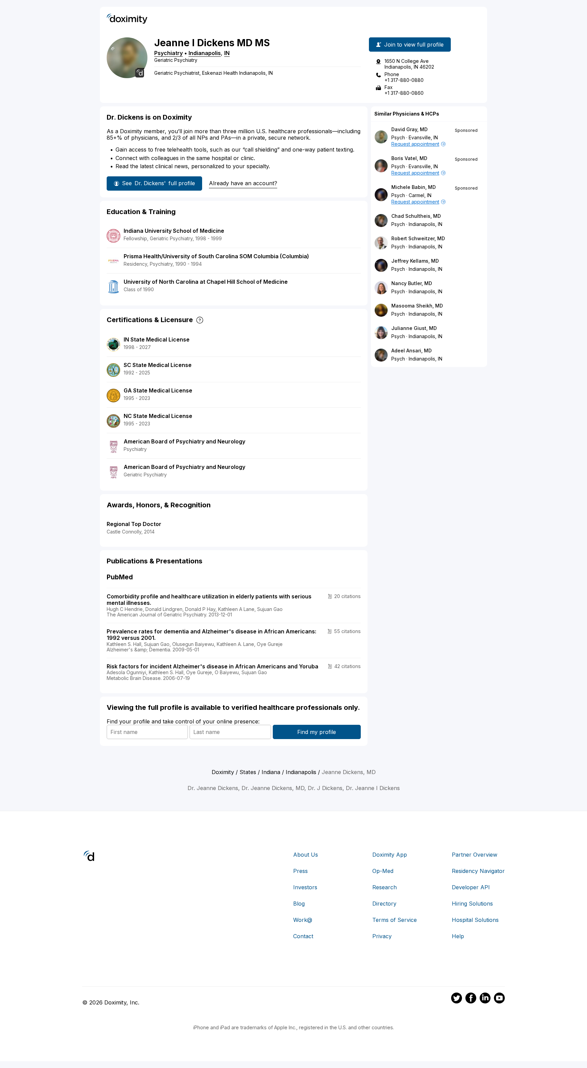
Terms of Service (394, 919)
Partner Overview (474, 854)
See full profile (158, 183)
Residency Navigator (478, 871)
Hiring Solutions (472, 903)
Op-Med (382, 871)
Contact (303, 936)
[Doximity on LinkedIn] (485, 999)
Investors (305, 887)
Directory (384, 903)
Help (458, 936)
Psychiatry (168, 53)
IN (227, 53)
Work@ (302, 919)
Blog (299, 903)
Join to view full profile (414, 44)
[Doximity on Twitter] (456, 999)
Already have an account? (243, 183)
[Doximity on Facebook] (470, 999)
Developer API (471, 887)
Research (384, 887)
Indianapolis (205, 53)
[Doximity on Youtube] (499, 999)
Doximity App (389, 854)
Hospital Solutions (475, 919)
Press (300, 871)
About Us (305, 854)
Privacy (382, 936)
